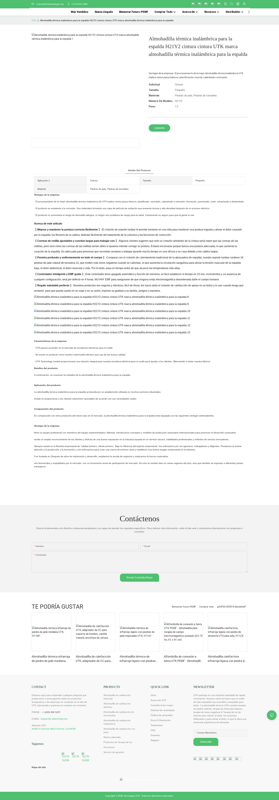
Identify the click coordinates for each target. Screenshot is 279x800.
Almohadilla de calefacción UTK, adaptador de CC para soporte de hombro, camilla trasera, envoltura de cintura (94, 659)
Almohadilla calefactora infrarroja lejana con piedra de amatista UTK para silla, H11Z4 (227, 659)
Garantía (155, 735)
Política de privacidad (161, 715)
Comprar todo (206, 606)
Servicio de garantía (114, 752)
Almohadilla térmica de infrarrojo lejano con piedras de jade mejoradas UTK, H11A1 (138, 659)
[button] (249, 11)
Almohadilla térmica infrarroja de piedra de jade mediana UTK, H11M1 (51, 659)
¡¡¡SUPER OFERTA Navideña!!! (231, 606)
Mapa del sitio (39, 767)
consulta (159, 128)
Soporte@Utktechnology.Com (51, 4)
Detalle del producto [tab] (139, 170)
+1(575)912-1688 (79, 4)
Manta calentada (112, 737)
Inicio (153, 695)
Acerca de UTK (158, 700)
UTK (34, 20)
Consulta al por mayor (162, 705)
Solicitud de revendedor (163, 710)
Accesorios (109, 747)
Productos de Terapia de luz (117, 742)
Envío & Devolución (160, 720)
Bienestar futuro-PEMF (184, 606)
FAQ (153, 730)
